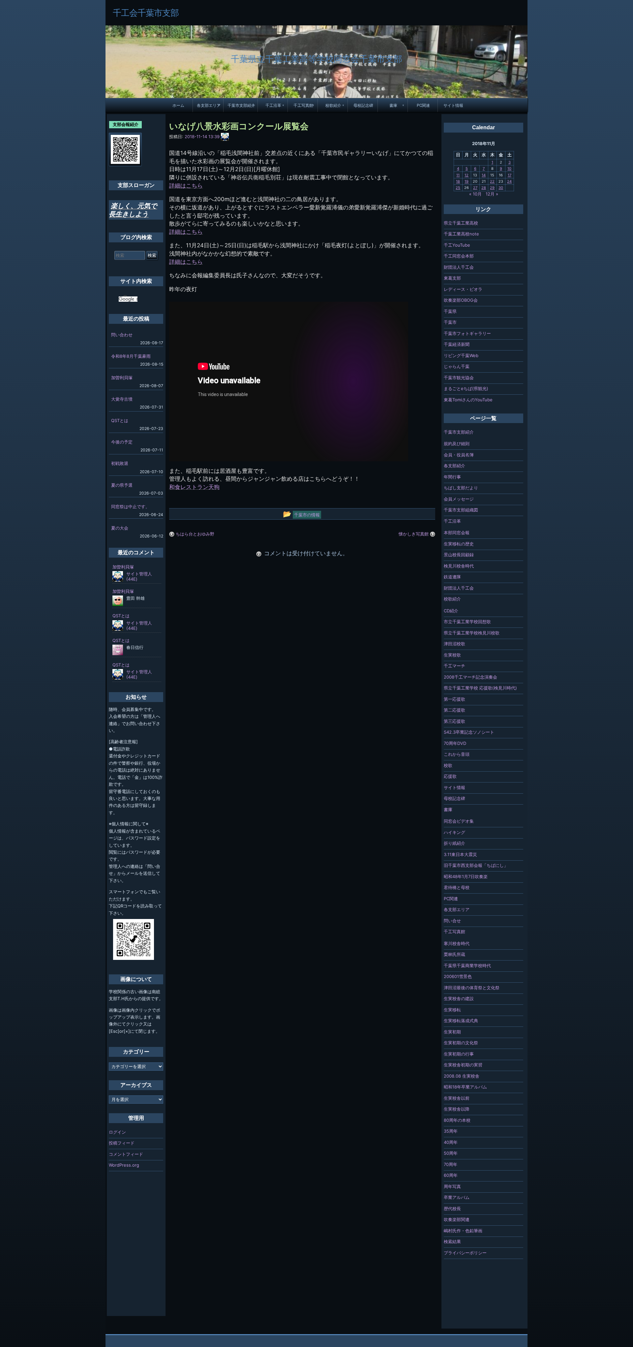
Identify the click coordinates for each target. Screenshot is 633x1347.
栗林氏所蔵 (454, 954)
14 (484, 175)
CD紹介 (451, 610)
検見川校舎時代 (459, 565)
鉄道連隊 (452, 576)
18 (458, 181)
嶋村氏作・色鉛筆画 (463, 1230)
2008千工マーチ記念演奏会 (470, 677)
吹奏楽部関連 (456, 1219)
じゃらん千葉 (456, 366)
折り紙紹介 (454, 843)
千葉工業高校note (461, 233)
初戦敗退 (119, 463)
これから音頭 (456, 754)
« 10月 (475, 194)
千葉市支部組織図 (461, 509)
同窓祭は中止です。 (130, 506)
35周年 (451, 1131)
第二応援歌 (454, 710)
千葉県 (450, 311)
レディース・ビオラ (463, 289)
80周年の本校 (457, 1120)
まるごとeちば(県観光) (466, 388)
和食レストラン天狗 (194, 487)
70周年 (450, 1164)
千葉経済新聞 (456, 344)
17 (509, 175)
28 (483, 187)
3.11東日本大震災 (460, 854)
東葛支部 (452, 278)
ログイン (117, 1132)
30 (500, 187)
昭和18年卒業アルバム (465, 1086)
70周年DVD (455, 743)
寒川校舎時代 (456, 943)
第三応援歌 (454, 721)
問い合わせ (122, 334)
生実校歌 (452, 655)
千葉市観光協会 (459, 377)
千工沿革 (273, 105)
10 (509, 168)
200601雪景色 (458, 976)
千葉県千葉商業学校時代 (467, 965)
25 (458, 187)
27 (475, 187)
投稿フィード (122, 1143)
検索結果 (452, 1241)
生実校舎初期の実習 (463, 1064)
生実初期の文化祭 (461, 1042)
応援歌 (450, 776)
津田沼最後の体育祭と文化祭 (471, 987)
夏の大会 (119, 528)
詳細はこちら (186, 185)
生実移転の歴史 (459, 543)
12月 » (492, 194)
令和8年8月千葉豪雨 (131, 356)
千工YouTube (457, 245)
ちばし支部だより (461, 487)
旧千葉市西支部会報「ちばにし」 (476, 865)
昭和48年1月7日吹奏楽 (466, 876)
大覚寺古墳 (122, 399)
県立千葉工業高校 (461, 223)
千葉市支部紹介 (241, 105)
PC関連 (423, 105)
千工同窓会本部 (459, 256)
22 (492, 181)
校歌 (448, 765)
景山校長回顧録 (459, 554)
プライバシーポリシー (465, 1252)
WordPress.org (124, 1165)
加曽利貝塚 (122, 377)
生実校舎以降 (456, 1109)
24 (509, 181)
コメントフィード (126, 1154)
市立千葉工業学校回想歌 (467, 621)
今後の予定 (122, 441)
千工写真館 (303, 105)
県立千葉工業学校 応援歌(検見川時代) (480, 687)
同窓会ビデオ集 (459, 821)
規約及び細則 (456, 443)
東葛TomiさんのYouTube (468, 399)
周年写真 (452, 1186)
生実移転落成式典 (461, 1020)
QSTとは (119, 420)
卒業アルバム (456, 1197)
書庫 (393, 105)
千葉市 (450, 322)
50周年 (451, 1153)
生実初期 (452, 1031)
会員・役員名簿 (459, 454)
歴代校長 (452, 1208)
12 (466, 175)
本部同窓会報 (456, 532)
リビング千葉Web (461, 355)
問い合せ (452, 920)
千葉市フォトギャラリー (467, 333)
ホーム (178, 105)
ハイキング (454, 832)
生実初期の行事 (459, 1053)
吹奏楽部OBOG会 (461, 300)
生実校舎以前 (456, 1098)
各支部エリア (209, 105)
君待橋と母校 (456, 887)
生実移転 (452, 1009)
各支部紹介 (454, 465)
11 (458, 175)
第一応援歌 (454, 699)
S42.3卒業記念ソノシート (469, 732)
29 (492, 187)
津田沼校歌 (454, 643)
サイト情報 (453, 105)
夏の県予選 (122, 485)
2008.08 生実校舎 (461, 1076)
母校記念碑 (363, 105)
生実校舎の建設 (459, 998)
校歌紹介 (333, 105)
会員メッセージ (459, 499)
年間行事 (452, 476)
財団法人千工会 (459, 267)
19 (466, 181)
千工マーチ (454, 665)
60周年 (451, 1175)
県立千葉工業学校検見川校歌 (471, 632)
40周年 (451, 1142)
